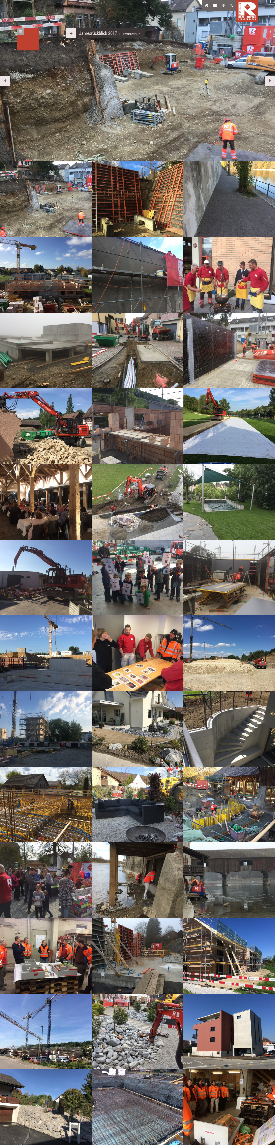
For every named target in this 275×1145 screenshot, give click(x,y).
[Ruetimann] (247, 11)
